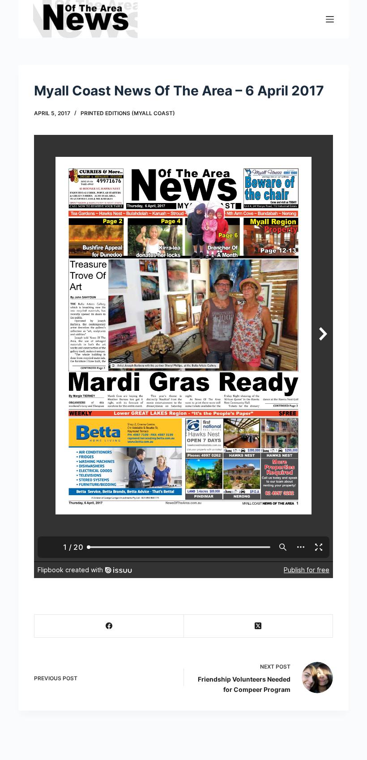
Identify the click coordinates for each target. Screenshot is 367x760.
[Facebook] (109, 626)
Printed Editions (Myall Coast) (128, 113)
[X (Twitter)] (258, 626)
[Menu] (330, 19)
